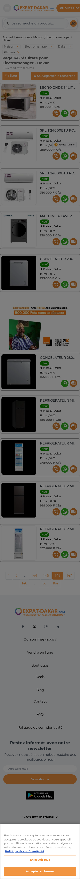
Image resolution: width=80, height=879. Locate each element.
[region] (40, 851)
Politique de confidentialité (24, 851)
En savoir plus (40, 859)
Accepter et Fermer (40, 871)
